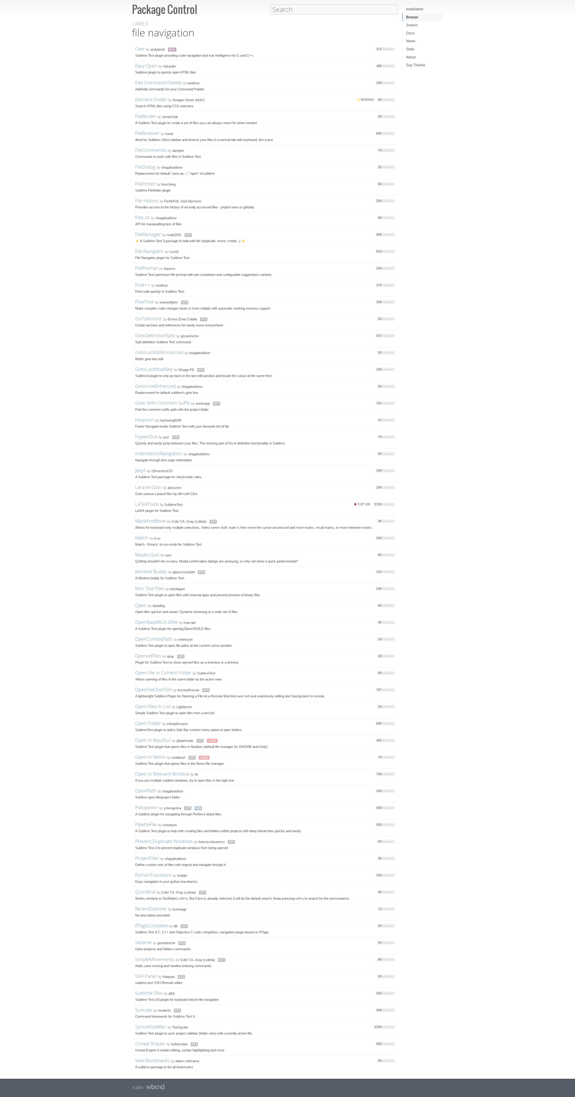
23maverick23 (161, 471)
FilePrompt (146, 268)
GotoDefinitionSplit (155, 335)
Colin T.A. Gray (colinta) (189, 521)
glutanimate (185, 740)
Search (412, 25)
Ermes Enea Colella (182, 319)
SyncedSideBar (150, 1026)
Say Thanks (415, 65)
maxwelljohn (169, 302)
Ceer (140, 49)
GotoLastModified (153, 369)
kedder (182, 875)
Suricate (143, 1010)
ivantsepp (203, 403)
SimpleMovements (154, 959)
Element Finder (151, 99)
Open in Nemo (150, 757)
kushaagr (179, 909)
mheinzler (185, 639)
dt (196, 774)
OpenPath (145, 790)
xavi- (168, 555)
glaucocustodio (184, 572)
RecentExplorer (151, 908)
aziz (166, 437)
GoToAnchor (148, 318)
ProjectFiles (147, 858)
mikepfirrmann (177, 724)
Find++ (142, 285)
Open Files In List (153, 706)
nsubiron (164, 1010)
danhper (178, 150)
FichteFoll (171, 201)
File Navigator (149, 251)
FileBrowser (147, 133)
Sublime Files (149, 993)
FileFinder (145, 184)
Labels (140, 24)
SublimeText (174, 504)
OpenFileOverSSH (153, 689)
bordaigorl (177, 589)
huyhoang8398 (170, 420)
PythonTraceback (153, 875)
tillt (175, 926)
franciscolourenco (212, 842)
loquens (169, 268)
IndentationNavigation (158, 453)
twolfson (194, 83)
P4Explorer (146, 807)
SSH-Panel (146, 976)
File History (146, 200)
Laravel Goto (148, 487)
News (410, 41)
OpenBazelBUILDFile (156, 622)
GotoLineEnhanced (155, 386)
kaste (169, 134)
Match (141, 538)
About (411, 57)
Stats (410, 49)
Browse (412, 17)
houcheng (168, 184)
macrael (190, 622)
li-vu (157, 538)
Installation (414, 9)
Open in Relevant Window (162, 774)
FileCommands (150, 150)
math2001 (174, 235)
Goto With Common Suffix (162, 403)
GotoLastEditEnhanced (159, 352)
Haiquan (169, 977)
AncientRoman (188, 690)
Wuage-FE (186, 370)
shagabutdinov (172, 167)
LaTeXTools (147, 504)
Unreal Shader (150, 1043)
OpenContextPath (153, 639)
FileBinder (145, 116)
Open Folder (148, 723)
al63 (171, 993)
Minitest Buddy (151, 571)
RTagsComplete (151, 925)
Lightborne (184, 707)
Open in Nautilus (153, 740)
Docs (410, 33)
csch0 (174, 252)
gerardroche (190, 336)
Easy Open (146, 65)
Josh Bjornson (190, 201)
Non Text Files (149, 588)
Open (141, 605)
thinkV (200, 100)
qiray (170, 656)
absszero (174, 488)
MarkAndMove (150, 521)
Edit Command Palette (158, 82)
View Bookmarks (152, 1060)
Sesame (143, 942)
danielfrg (159, 606)
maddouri (178, 757)
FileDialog (145, 167)
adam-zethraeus (187, 1061)
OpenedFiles (148, 656)
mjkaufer (169, 66)
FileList (142, 217)
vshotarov (169, 825)
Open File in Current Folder (163, 672)
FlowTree (144, 302)
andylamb (157, 49)
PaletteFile (146, 824)
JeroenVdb (170, 117)
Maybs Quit (147, 554)
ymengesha (172, 808)
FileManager (148, 234)
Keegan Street (183, 100)
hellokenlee (179, 1044)
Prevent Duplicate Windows (164, 841)
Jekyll (140, 470)
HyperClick (146, 436)
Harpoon (144, 420)
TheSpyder (180, 1027)
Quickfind (145, 892)
